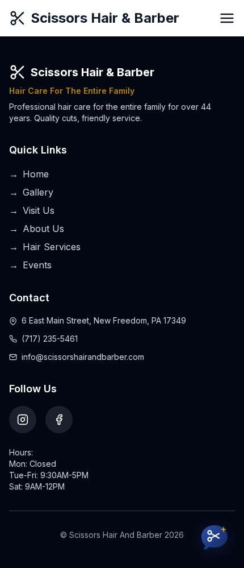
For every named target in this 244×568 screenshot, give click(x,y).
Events (30, 265)
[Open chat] (214, 538)
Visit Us (31, 210)
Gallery (31, 192)
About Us (36, 228)
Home (29, 174)
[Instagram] (22, 419)
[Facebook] (59, 419)
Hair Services (45, 246)
